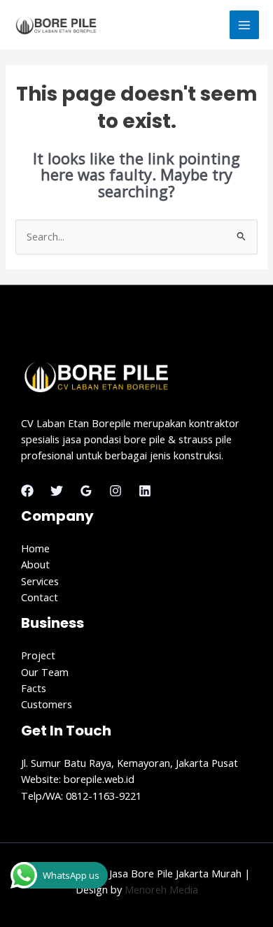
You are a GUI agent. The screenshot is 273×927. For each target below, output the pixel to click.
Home (35, 548)
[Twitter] (56, 490)
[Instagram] (115, 490)
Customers (46, 704)
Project (38, 655)
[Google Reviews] (86, 490)
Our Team (45, 672)
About (35, 564)
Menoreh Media (161, 889)
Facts (33, 688)
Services (40, 581)
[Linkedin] (145, 490)
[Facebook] (27, 490)
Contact (39, 597)
